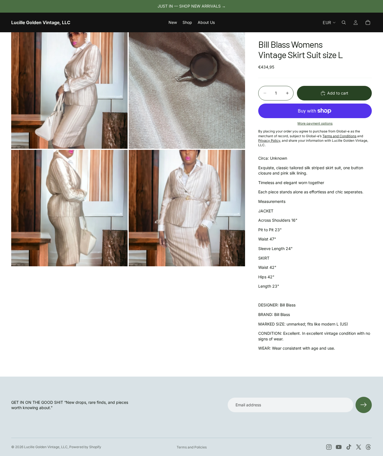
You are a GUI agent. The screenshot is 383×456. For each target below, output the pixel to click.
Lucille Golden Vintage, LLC (46, 447)
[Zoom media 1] (69, 90)
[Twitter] (358, 447)
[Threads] (368, 447)
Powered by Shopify (85, 447)
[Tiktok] (348, 447)
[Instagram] (329, 447)
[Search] (344, 22)
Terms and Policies (192, 447)
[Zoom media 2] (187, 90)
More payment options (315, 123)
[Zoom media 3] (69, 208)
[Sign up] (364, 405)
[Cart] (368, 22)
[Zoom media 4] (187, 208)
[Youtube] (338, 447)
